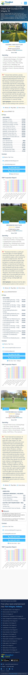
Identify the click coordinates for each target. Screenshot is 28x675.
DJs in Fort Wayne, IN (7, 614)
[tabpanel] (14, 32)
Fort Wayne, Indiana (13, 606)
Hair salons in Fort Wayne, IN (9, 623)
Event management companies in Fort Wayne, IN (14, 618)
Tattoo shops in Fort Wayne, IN (9, 650)
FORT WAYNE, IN (10, 6)
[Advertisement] (14, 585)
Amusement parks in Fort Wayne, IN (11, 609)
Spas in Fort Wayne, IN (7, 645)
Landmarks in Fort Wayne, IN (9, 627)
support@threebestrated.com (11, 664)
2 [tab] (12, 405)
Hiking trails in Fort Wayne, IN (9, 625)
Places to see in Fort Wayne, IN (9, 641)
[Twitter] (4, 669)
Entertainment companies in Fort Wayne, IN (12, 616)
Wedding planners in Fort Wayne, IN (10, 652)
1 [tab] (11, 405)
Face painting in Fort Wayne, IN (9, 620)
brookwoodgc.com (9, 351)
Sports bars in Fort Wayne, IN (9, 647)
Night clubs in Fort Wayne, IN (9, 636)
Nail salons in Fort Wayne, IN (9, 634)
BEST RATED (3, 6)
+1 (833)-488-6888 (10, 666)
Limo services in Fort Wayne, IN (9, 629)
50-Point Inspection (9, 15)
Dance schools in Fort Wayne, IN (10, 612)
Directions (19, 50)
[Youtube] (9, 669)
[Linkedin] (12, 669)
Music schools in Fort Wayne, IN (9, 632)
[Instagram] (6, 669)
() (17, 46)
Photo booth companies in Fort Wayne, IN (12, 638)
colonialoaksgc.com (9, 164)
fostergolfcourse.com (10, 533)
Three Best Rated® (13, 673)
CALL (6, 41)
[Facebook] (1, 669)
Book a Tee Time (8, 157)
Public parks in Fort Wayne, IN (9, 643)
